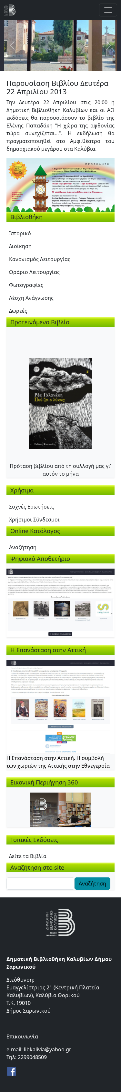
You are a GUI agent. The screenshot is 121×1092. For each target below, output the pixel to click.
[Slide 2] (66, 62)
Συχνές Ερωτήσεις (31, 506)
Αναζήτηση (22, 547)
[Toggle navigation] (108, 10)
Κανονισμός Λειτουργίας (39, 259)
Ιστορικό (20, 233)
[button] (60, 184)
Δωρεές (18, 310)
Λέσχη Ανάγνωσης (31, 297)
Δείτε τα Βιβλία (27, 856)
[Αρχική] (12, 10)
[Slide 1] (55, 62)
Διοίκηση (20, 246)
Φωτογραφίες (26, 284)
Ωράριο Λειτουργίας (34, 272)
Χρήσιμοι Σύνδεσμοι (34, 519)
